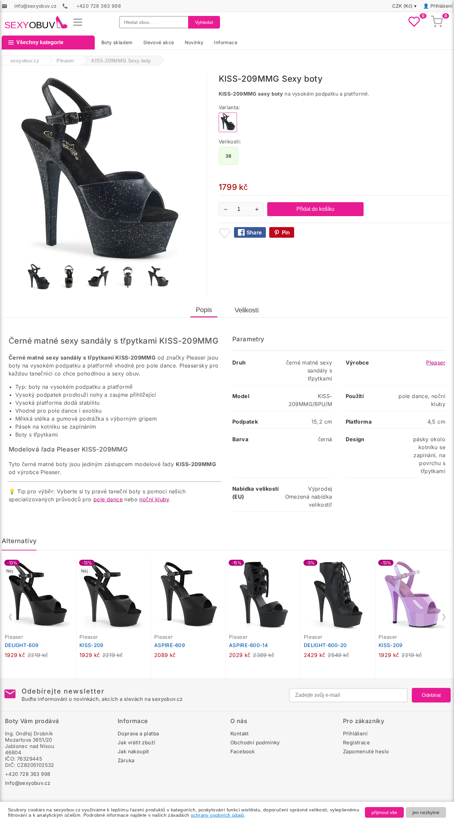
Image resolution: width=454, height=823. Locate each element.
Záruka (126, 760)
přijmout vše (384, 812)
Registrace (356, 742)
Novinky (194, 42)
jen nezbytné (425, 812)
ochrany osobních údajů (217, 815)
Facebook (242, 751)
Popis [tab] (204, 309)
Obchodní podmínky (255, 742)
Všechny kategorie (39, 42)
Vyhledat (204, 22)
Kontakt (239, 733)
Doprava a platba (138, 733)
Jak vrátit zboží (136, 742)
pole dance (108, 499)
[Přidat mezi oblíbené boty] (225, 233)
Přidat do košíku (315, 209)
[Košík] (437, 22)
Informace (225, 42)
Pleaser (435, 362)
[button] (73, 566)
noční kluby (154, 499)
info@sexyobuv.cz (27, 783)
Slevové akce (158, 42)
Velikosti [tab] (247, 310)
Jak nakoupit (133, 751)
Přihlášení (441, 6)
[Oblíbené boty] (414, 22)
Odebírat (431, 695)
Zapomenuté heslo (366, 751)
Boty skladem (117, 42)
